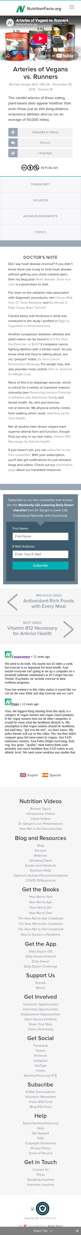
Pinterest (40, 1055)
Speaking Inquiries (40, 1179)
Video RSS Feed (40, 1101)
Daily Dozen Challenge (40, 966)
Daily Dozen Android (41, 956)
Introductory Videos (40, 813)
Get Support (40, 1133)
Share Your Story (41, 1024)
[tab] (40, 184)
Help (40, 1128)
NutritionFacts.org (43, 8)
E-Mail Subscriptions (40, 1091)
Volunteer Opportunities (40, 1004)
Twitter (40, 1050)
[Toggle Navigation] (72, 7)
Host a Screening (40, 1029)
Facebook (40, 1045)
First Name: (21, 528)
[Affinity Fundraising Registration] (42, 1208)
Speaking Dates (40, 860)
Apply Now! (55, 1226)
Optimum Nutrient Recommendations (41, 875)
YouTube (40, 1065)
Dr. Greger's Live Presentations (40, 823)
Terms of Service (41, 1153)
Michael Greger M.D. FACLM (30, 84)
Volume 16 (45, 89)
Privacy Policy (40, 1148)
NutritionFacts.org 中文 (40, 1075)
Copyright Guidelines (40, 1143)
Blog (40, 845)
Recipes (40, 850)
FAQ (40, 1138)
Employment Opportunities (40, 1014)
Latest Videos (40, 818)
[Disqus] (40, 701)
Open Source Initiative (40, 1019)
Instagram (40, 1060)
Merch (40, 987)
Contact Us (41, 1169)
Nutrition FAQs (40, 870)
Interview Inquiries (40, 1184)
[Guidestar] (32, 1208)
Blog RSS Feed (40, 1106)
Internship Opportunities (40, 1009)
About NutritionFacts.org (40, 1123)
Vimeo (40, 1070)
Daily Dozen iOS (40, 951)
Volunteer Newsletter (40, 1096)
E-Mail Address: (24, 546)
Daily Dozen (40, 961)
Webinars (40, 855)
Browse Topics (40, 808)
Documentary (40, 828)
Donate (40, 982)
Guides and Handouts (40, 865)
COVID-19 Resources (41, 880)
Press (40, 1174)
